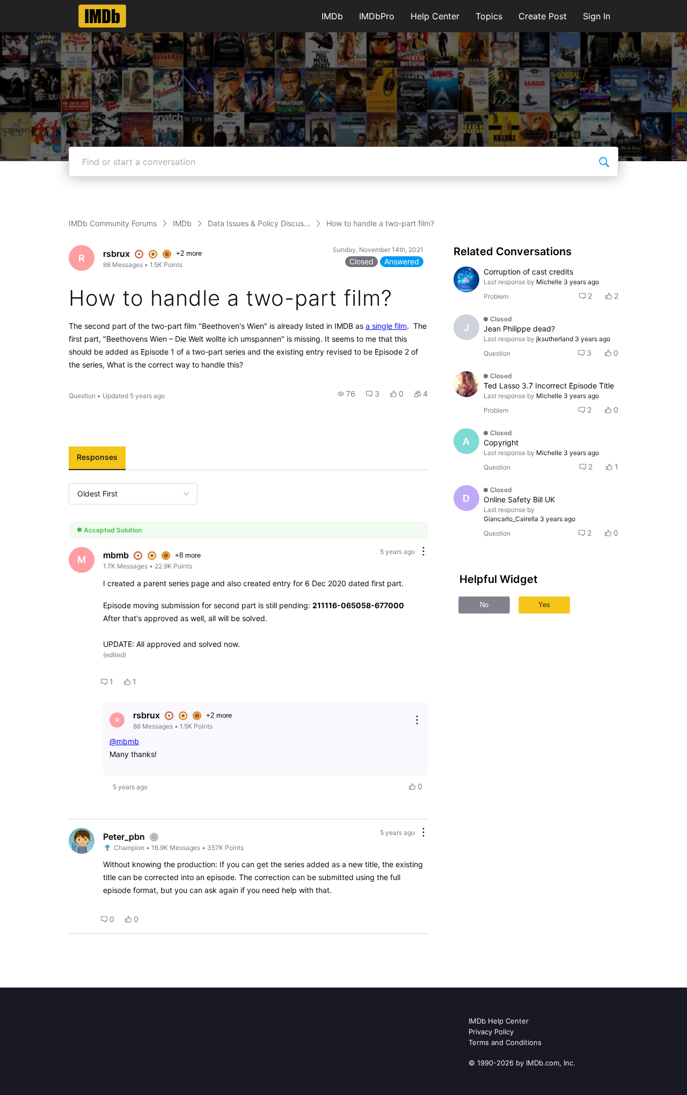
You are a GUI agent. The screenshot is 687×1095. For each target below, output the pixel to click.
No (484, 605)
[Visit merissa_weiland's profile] (466, 384)
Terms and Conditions (505, 1042)
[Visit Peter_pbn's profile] (81, 841)
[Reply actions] (417, 720)
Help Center (435, 16)
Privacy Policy (491, 1031)
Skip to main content (44, 7)
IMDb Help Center (499, 1021)
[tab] (97, 458)
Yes (544, 605)
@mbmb (124, 741)
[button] (346, 393)
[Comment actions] (423, 552)
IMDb (332, 16)
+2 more (189, 253)
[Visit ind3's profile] (466, 279)
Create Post (542, 16)
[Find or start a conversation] (603, 161)
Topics (489, 16)
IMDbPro (376, 16)
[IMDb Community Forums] (102, 16)
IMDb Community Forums (113, 223)
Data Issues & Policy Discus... (259, 223)
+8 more (188, 555)
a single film (386, 325)
